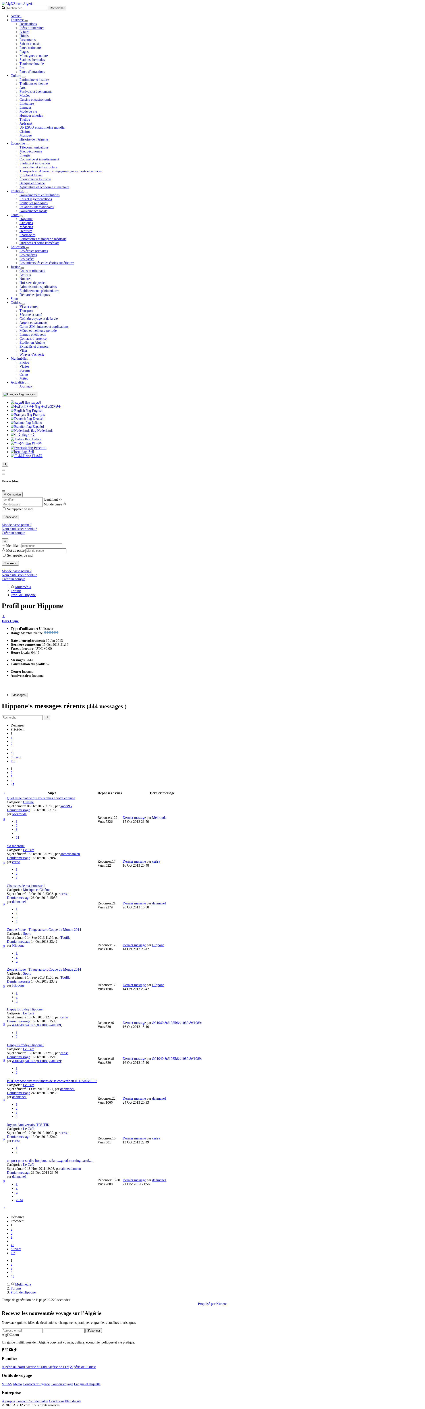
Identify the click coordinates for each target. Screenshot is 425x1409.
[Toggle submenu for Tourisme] (26, 21)
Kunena (221, 1304)
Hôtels (24, 36)
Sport (14, 299)
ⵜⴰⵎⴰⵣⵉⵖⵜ (50, 407)
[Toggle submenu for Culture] (23, 76)
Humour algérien (31, 115)
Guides (16, 303)
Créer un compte (13, 533)
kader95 (66, 806)
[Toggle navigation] (3, 473)
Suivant (16, 757)
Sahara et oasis (29, 44)
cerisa (16, 862)
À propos (8, 1401)
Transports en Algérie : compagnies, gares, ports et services (60, 171)
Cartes (23, 374)
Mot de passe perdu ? (16, 525)
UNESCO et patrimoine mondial (42, 127)
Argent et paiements (33, 322)
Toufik (65, 937)
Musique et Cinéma (36, 890)
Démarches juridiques (34, 295)
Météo (23, 378)
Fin (13, 761)
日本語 (36, 456)
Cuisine (28, 802)
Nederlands (44, 430)
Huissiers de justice (32, 283)
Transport (26, 310)
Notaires (25, 279)
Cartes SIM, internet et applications (43, 326)
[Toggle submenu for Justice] (22, 268)
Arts (22, 87)
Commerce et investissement (39, 159)
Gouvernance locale (33, 211)
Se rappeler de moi (20, 509)
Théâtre (24, 119)
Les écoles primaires (33, 251)
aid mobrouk (16, 846)
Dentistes (25, 231)
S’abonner (93, 1330)
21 (17, 837)
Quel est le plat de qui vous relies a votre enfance (41, 798)
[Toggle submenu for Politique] (25, 192)
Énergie (24, 155)
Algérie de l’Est (58, 1367)
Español (38, 426)
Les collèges (28, 255)
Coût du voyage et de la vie (38, 318)
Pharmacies (27, 235)
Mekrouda (19, 814)
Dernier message (18, 810)
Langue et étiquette (32, 334)
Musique (25, 135)
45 (12, 753)
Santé (15, 215)
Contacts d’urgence (32, 338)
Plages (24, 52)
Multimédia (19, 358)
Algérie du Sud (36, 1367)
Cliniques (26, 223)
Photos (24, 362)
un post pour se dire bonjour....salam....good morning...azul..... (50, 1160)
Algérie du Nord (13, 1367)
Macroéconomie (30, 151)
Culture (16, 75)
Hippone (18, 945)
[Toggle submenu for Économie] (27, 144)
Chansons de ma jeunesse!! (26, 886)
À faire (24, 32)
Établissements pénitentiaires (39, 291)
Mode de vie (28, 111)
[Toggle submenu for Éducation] (27, 248)
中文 (31, 435)
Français (30, 394)
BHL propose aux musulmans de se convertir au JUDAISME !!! (52, 1081)
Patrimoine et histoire (34, 79)
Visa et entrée (28, 306)
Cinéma (24, 131)
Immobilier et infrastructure (38, 167)
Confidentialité (37, 1401)
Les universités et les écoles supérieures (46, 263)
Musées (24, 95)
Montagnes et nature (33, 56)
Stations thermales (32, 60)
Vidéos (24, 366)
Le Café (28, 850)
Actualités (18, 382)
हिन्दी (30, 452)
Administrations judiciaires (38, 287)
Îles (21, 67)
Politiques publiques (33, 203)
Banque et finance (32, 183)
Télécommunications (33, 147)
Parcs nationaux (30, 48)
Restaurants (27, 40)
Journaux (25, 386)
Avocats (25, 275)
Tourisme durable (31, 64)
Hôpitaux (26, 219)
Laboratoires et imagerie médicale (42, 239)
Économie (18, 143)
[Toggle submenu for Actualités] (27, 383)
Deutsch (38, 418)
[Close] (3, 491)
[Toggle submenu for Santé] (21, 216)
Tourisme (18, 20)
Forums (24, 370)
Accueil (16, 16)
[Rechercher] (5, 464)
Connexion (10, 517)
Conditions (56, 1401)
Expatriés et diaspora (33, 346)
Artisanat (25, 123)
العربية (35, 402)
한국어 (36, 443)
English (36, 410)
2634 (19, 1200)
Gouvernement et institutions (39, 195)
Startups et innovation (34, 163)
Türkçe (35, 439)
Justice (16, 267)
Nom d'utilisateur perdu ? (19, 529)
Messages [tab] (19, 695)
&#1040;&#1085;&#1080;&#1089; (37, 1025)
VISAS (7, 1384)
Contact (21, 1401)
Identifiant (51, 499)
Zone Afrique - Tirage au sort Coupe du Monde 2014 (44, 929)
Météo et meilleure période (38, 330)
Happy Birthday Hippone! (25, 1009)
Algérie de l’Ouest (83, 1367)
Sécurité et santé (30, 314)
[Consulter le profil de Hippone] (3, 617)
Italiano (36, 422)
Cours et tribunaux (32, 271)
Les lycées (26, 259)
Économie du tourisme (35, 179)
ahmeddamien (70, 854)
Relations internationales (36, 207)
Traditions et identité (33, 83)
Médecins (26, 227)
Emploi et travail (30, 175)
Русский (39, 448)
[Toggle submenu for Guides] (23, 304)
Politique (17, 191)
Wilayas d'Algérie (31, 354)
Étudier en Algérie (32, 342)
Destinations (28, 24)
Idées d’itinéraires (31, 28)
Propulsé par (207, 1304)
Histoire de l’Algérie (33, 139)
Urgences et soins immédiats (39, 243)
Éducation (18, 247)
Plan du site (73, 1401)
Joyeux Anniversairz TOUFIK (28, 1125)
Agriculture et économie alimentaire (44, 187)
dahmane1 (19, 902)
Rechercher (57, 8)
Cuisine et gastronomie (35, 99)
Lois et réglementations (35, 199)
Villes (23, 350)
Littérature (26, 103)
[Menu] (3, 469)
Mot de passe (53, 504)
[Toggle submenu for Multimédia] (29, 359)
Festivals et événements (35, 91)
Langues (25, 107)
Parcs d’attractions (32, 71)
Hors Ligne (10, 621)
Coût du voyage (62, 1384)
